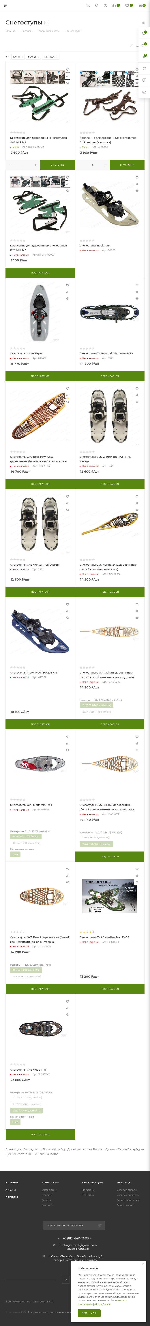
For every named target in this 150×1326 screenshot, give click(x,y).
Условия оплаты (127, 1189)
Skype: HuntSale (78, 1248)
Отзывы (46, 1200)
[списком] (137, 46)
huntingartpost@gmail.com (78, 1245)
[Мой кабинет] (105, 5)
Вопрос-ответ (125, 1205)
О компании (49, 1189)
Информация (92, 1182)
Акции (10, 1189)
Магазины (88, 1189)
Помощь (124, 1182)
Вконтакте (66, 1280)
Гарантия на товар (128, 1200)
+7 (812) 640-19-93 (76, 1238)
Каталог (12, 1182)
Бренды (11, 1197)
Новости (47, 1194)
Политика (88, 1194)
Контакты (47, 1205)
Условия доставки (128, 1194)
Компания (50, 1182)
